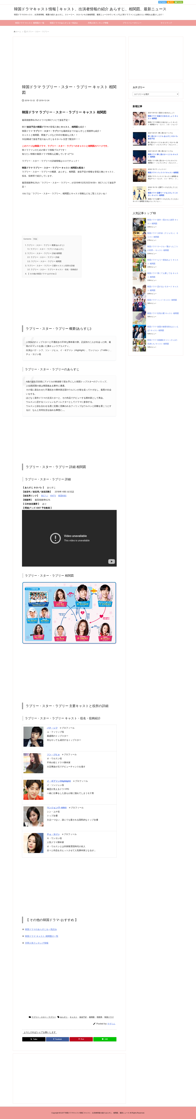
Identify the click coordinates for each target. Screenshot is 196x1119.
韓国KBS (62, 495)
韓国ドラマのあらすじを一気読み (41, 929)
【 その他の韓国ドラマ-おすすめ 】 (41, 274)
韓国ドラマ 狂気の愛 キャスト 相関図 (163, 313)
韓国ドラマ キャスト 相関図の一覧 (41, 936)
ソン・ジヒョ (53, 754)
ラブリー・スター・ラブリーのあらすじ (45, 249)
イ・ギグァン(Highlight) (59, 781)
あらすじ (64, 1017)
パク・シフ (52, 727)
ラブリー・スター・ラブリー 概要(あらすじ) (44, 245)
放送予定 (83, 1017)
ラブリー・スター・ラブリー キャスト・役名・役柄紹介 (52, 269)
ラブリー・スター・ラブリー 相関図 (44, 261)
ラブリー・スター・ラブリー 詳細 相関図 (43, 253)
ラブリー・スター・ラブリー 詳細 (43, 257)
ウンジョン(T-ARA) (57, 807)
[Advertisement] (69, 61)
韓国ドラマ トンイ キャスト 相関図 (162, 300)
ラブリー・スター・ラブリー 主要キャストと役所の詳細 (50, 265)
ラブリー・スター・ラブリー (38, 31)
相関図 (92, 1017)
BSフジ (44, 495)
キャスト (73, 1017)
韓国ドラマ (109, 1017)
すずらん (111, 1023)
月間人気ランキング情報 (36, 943)
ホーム (18, 31)
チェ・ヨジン (53, 834)
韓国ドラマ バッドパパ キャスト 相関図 (163, 172)
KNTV (53, 495)
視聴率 (99, 1017)
